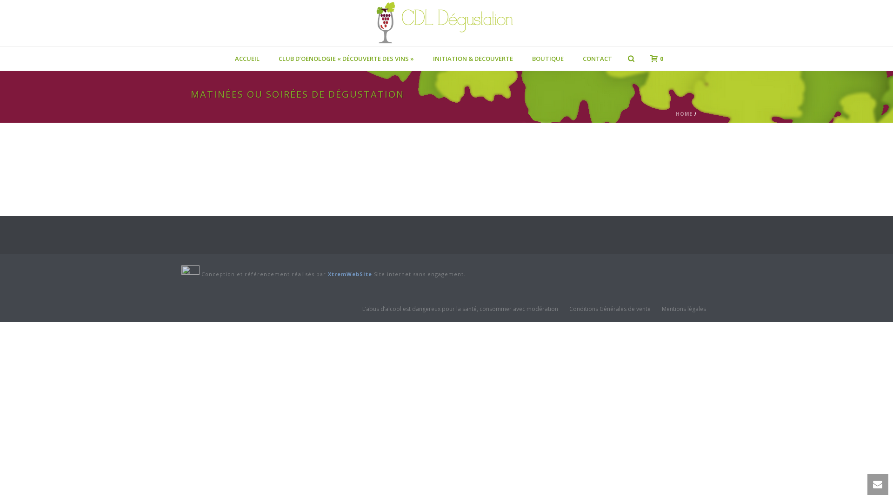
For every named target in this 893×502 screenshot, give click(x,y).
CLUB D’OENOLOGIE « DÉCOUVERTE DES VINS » (346, 58)
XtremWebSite (350, 274)
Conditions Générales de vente (610, 309)
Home (684, 114)
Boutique (548, 58)
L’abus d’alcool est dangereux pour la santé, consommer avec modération (460, 309)
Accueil (247, 58)
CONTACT (597, 58)
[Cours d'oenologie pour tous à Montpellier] (446, 23)
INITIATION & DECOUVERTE (473, 58)
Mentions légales (684, 309)
